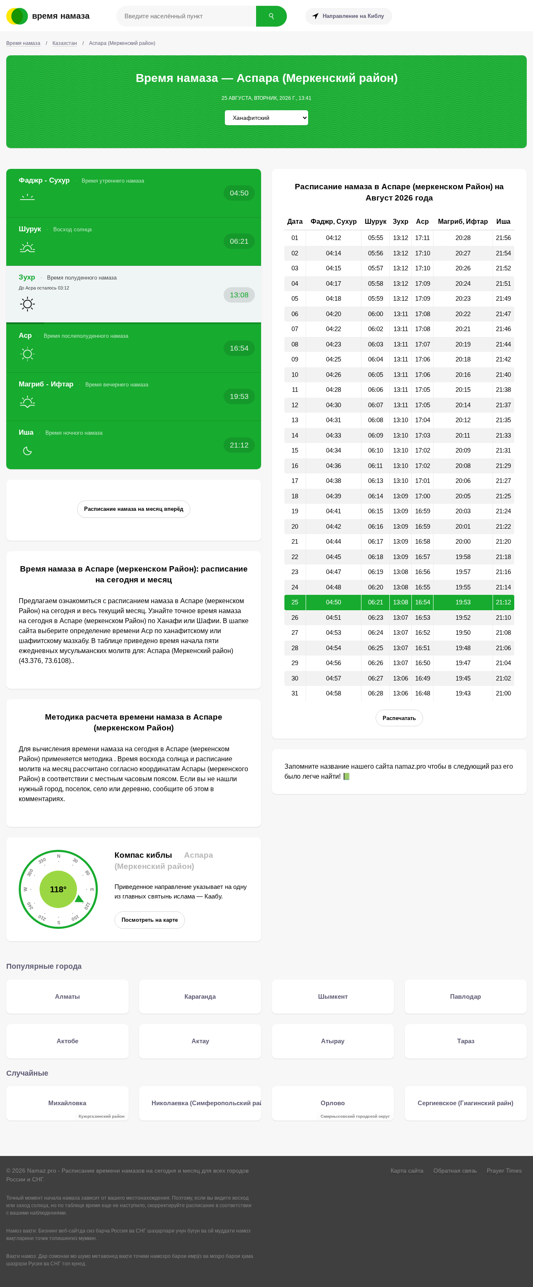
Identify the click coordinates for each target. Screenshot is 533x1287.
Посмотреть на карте (150, 920)
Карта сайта (407, 1170)
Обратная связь (455, 1170)
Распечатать (399, 718)
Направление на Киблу (353, 16)
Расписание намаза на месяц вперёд (133, 509)
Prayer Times (504, 1170)
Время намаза (61, 15)
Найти (271, 16)
